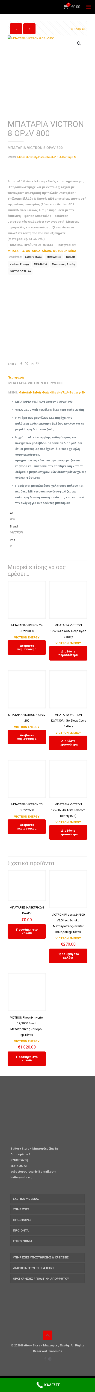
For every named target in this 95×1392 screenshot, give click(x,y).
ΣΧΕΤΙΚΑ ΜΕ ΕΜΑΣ (26, 1198)
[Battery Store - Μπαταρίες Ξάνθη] (49, 7)
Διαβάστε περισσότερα (26, 647)
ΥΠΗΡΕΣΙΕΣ (21, 1209)
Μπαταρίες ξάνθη (63, 264)
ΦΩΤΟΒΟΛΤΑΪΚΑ (64, 251)
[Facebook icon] (45, 1359)
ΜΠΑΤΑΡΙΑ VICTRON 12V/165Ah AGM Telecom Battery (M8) (68, 810)
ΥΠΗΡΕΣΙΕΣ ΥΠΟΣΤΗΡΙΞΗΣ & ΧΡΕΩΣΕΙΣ (41, 1257)
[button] (79, 43)
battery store (33, 257)
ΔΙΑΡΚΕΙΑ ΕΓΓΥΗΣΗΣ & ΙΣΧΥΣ (33, 1268)
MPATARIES (54, 257)
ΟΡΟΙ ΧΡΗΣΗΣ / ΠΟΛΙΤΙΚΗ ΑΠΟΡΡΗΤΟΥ (41, 1278)
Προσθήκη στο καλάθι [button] (27, 931)
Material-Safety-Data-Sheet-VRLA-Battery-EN (46, 157)
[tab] (47, 377)
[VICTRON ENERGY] (42, 317)
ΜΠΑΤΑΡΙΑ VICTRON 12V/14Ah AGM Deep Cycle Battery (68, 630)
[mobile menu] (89, 7)
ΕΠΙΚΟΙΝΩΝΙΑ (22, 1241)
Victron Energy (19, 264)
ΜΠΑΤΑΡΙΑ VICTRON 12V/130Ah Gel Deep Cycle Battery (68, 720)
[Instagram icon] (50, 1359)
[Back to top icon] (47, 1335)
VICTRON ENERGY (26, 637)
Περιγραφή (16, 377)
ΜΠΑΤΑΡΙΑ (40, 264)
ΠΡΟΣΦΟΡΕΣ (22, 1220)
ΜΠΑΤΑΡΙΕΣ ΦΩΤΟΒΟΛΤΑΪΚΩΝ (29, 251)
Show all (79, 29)
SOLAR (70, 257)
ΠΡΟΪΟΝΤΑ (21, 1230)
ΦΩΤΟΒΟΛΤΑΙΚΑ (20, 271)
